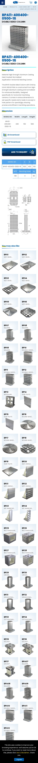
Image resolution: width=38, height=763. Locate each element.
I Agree (19, 759)
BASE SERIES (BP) (24, 7)
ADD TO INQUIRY (19, 152)
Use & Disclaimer (23, 753)
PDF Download (13, 142)
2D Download (13, 135)
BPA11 (34, 7)
